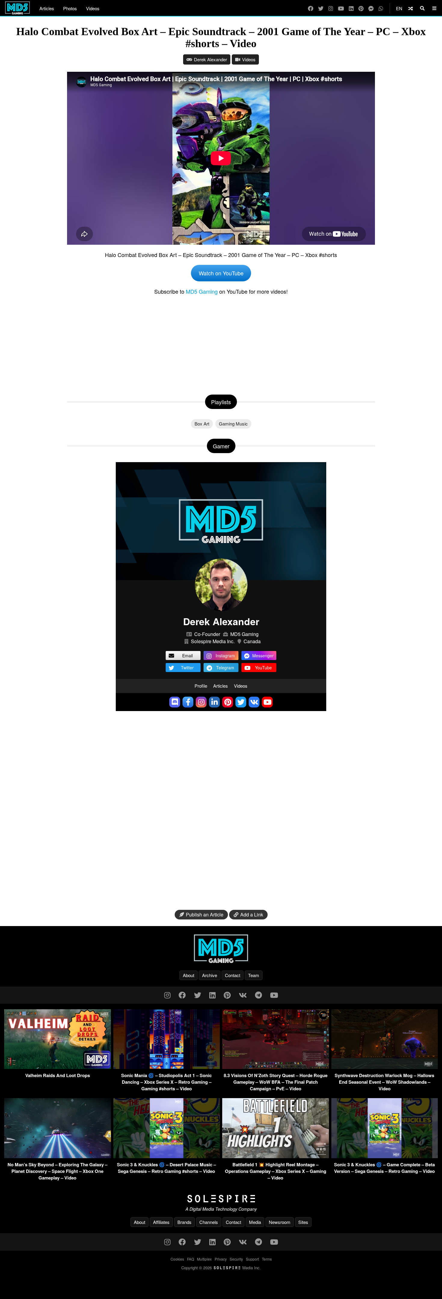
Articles (46, 8)
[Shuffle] (410, 8)
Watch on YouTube (221, 273)
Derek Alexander (210, 59)
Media (255, 1222)
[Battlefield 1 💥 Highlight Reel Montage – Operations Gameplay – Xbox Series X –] (275, 1156)
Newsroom (279, 1222)
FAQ (190, 1258)
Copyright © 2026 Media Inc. (221, 1267)
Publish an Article (204, 914)
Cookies (177, 1258)
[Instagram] (331, 8)
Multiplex (204, 1258)
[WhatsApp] (381, 8)
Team (253, 975)
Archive (209, 975)
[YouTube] (341, 8)
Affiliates (161, 1222)
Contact (232, 975)
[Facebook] (310, 8)
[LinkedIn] (351, 8)
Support (252, 1258)
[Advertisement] (221, 343)
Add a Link (251, 914)
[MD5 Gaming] (221, 948)
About (188, 975)
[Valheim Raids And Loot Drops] (57, 1067)
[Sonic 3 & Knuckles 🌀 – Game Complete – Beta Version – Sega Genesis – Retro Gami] (384, 1156)
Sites (303, 1222)
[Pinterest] (361, 8)
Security (236, 1258)
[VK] (243, 994)
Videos (93, 8)
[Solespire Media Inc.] (221, 1199)
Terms (267, 1258)
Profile (201, 686)
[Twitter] (320, 8)
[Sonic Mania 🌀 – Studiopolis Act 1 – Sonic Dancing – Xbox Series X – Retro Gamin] (166, 1067)
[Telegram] (258, 994)
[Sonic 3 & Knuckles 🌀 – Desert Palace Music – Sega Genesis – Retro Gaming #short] (166, 1156)
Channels (208, 1222)
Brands (184, 1222)
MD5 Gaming (202, 291)
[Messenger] (371, 8)
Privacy (221, 1258)
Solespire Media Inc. (213, 641)
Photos (70, 8)
